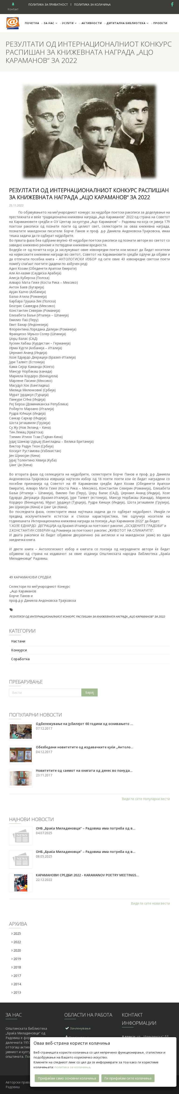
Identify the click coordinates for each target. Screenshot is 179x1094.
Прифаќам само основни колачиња (67, 1078)
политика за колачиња (72, 1067)
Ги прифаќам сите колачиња (127, 1078)
